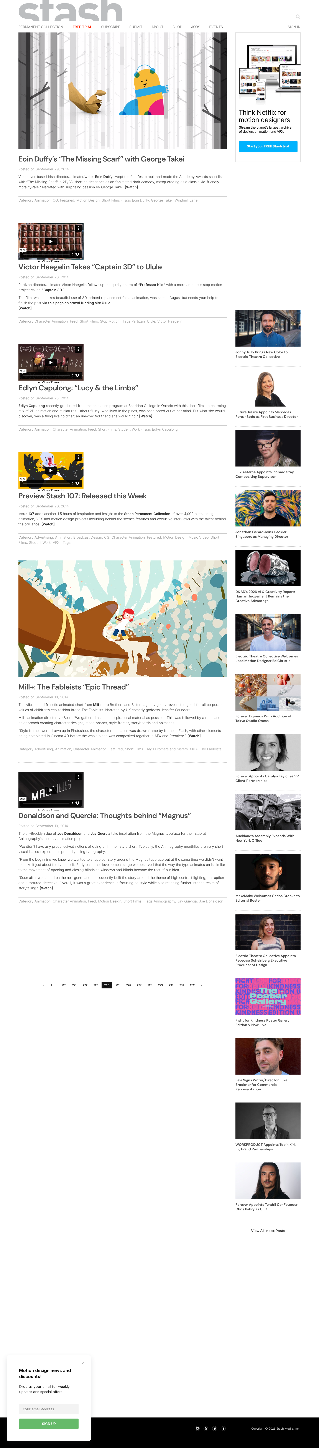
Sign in (294, 27)
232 (192, 985)
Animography (164, 901)
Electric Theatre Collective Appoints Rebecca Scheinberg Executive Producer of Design (265, 960)
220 (64, 985)
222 (85, 985)
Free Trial (82, 27)
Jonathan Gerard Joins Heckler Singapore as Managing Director (261, 534)
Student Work (129, 429)
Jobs (195, 27)
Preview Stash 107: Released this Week (82, 496)
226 (128, 985)
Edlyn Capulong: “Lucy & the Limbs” (78, 388)
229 (160, 985)
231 (181, 985)
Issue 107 (26, 514)
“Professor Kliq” (151, 284)
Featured (67, 200)
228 (150, 985)
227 (139, 985)
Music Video (199, 537)
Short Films (111, 200)
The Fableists (210, 749)
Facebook (223, 1428)
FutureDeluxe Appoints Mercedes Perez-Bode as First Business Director (266, 414)
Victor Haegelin (169, 321)
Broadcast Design (87, 537)
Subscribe (110, 27)
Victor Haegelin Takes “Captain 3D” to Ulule (90, 267)
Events (216, 27)
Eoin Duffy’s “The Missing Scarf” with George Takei (101, 159)
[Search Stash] (297, 16)
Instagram (197, 1428)
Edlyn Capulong (31, 406)
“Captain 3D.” (53, 290)
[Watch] (131, 187)
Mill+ (97, 704)
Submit (135, 27)
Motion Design (88, 200)
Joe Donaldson (69, 833)
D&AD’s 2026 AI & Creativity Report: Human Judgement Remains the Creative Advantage (265, 596)
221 (74, 985)
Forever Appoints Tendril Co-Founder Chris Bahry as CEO (266, 1206)
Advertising (44, 537)
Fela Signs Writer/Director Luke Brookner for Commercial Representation (261, 1084)
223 (96, 985)
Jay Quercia (100, 833)
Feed (74, 321)
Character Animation (51, 321)
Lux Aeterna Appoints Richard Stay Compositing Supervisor (264, 474)
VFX (56, 542)
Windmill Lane (186, 200)
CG (55, 200)
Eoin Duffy (103, 176)
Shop (177, 27)
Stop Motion (109, 321)
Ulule (151, 321)
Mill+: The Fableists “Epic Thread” (73, 687)
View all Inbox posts (268, 1230)
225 (118, 985)
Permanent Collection (40, 27)
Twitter (206, 1428)
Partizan (138, 321)
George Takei (162, 200)
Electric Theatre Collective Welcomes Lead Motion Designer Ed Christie (266, 658)
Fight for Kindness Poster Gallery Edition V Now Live (262, 1022)
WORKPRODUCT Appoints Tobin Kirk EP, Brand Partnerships (265, 1146)
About (157, 27)
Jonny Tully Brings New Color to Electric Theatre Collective (261, 354)
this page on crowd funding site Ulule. (79, 303)
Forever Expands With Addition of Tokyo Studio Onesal (263, 718)
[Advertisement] (122, 949)
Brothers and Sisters (171, 749)
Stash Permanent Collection (147, 514)
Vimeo (214, 1428)
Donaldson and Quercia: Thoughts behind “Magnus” (104, 815)
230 (171, 985)
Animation (43, 200)
